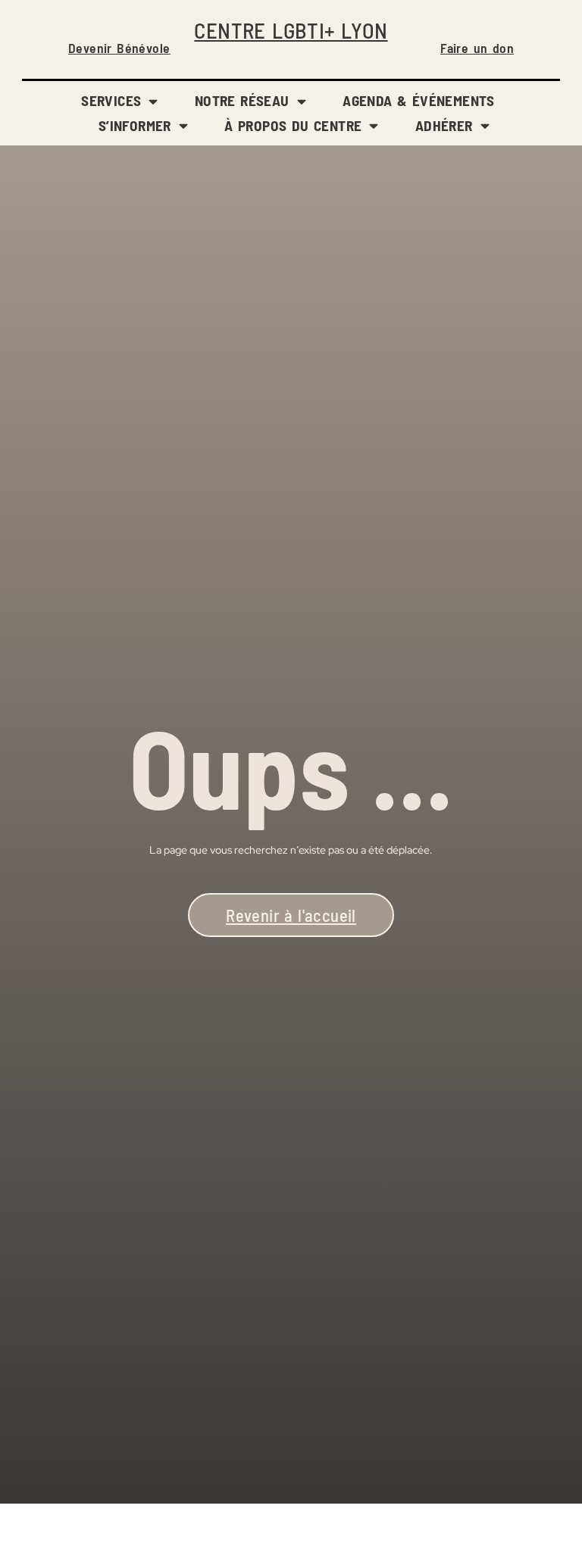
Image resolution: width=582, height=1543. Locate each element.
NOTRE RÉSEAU (242, 100)
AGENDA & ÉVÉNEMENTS (419, 100)
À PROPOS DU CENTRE (292, 125)
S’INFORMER (135, 125)
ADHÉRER (444, 125)
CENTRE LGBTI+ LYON (290, 30)
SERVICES (111, 100)
